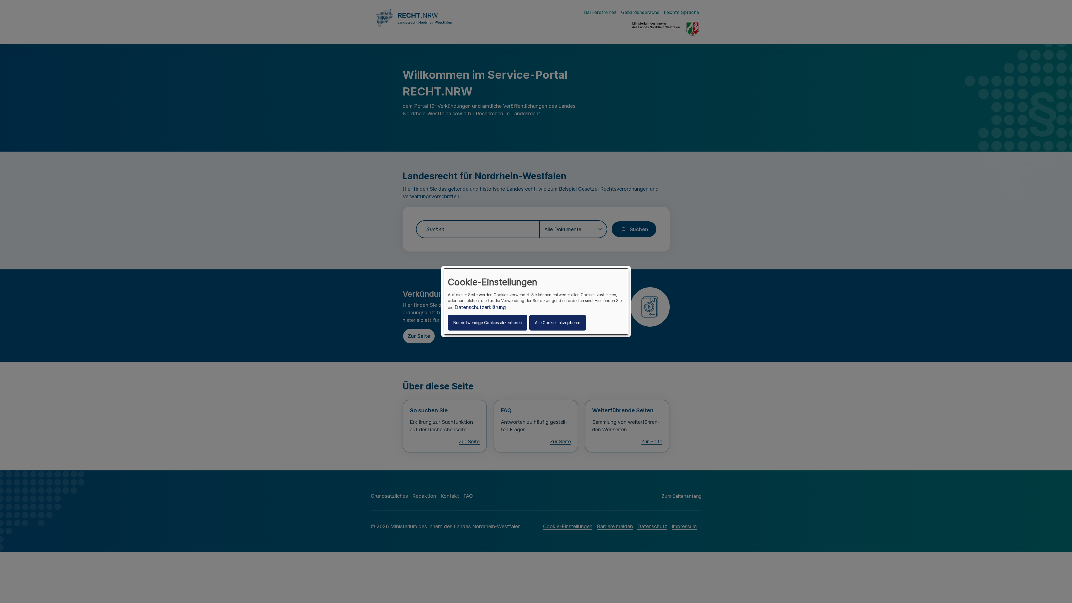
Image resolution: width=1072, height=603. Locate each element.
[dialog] (536, 301)
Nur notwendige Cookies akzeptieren (487, 322)
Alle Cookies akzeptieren (557, 322)
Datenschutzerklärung (480, 307)
